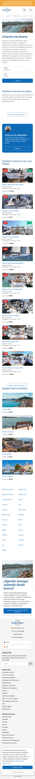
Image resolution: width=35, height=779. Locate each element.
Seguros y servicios (8, 685)
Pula (20, 525)
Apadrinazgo (6, 683)
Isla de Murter (7, 500)
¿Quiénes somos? (8, 672)
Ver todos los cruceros (17, 115)
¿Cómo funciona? (8, 675)
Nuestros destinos (8, 735)
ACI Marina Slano (8, 489)
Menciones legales (8, 696)
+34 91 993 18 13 (18, 628)
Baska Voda (22, 489)
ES (7, 647)
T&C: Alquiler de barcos (10, 701)
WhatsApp (18, 634)
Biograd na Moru (8, 494)
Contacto (17, 149)
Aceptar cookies (17, 767)
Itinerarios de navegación (10, 740)
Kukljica (4, 510)
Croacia (25, 16)
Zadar (4, 550)
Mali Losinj (22, 510)
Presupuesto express (9, 743)
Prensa (4, 691)
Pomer (4, 525)
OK (30, 664)
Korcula (4, 505)
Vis (3, 545)
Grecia (4, 725)
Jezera (21, 500)
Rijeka (4, 530)
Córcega (5, 727)
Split (3, 540)
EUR (7, 642)
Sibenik (4, 535)
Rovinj (21, 530)
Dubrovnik (22, 494)
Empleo (4, 693)
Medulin (21, 515)
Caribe (4, 730)
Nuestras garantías (8, 678)
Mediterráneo (16, 16)
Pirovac (4, 520)
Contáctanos (6, 709)
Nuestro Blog (6, 706)
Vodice (21, 545)
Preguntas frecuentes (9, 688)
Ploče (20, 520)
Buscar (18, 81)
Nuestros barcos (7, 738)
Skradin (21, 535)
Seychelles (5, 732)
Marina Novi (6, 515)
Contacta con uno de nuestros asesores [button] (17, 611)
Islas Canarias (6, 717)
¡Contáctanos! (18, 637)
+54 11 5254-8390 (18, 631)
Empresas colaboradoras (10, 680)
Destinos (8, 16)
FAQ (3, 704)
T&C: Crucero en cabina (10, 698)
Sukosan (21, 540)
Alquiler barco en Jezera (17, 385)
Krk (20, 505)
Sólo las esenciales (17, 772)
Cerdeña (5, 719)
